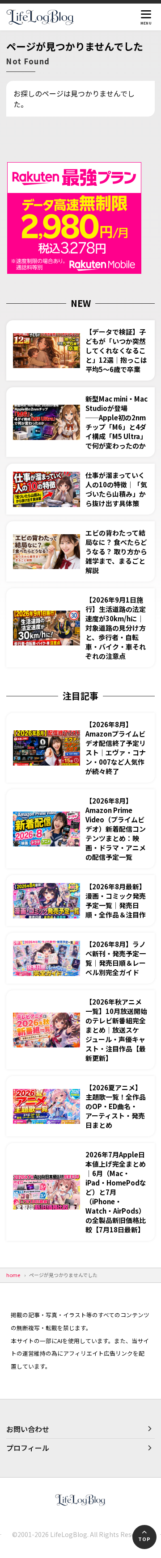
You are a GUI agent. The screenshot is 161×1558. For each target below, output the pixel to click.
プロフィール (27, 1447)
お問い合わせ (27, 1429)
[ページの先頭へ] (144, 1537)
